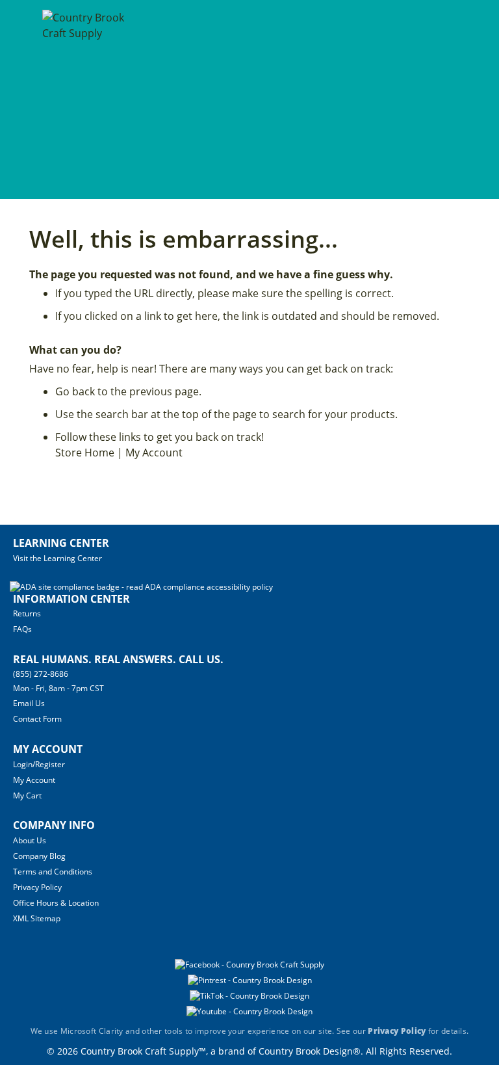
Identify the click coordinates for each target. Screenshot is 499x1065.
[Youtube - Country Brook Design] (249, 1011)
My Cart (27, 795)
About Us (29, 840)
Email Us (29, 703)
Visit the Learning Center (57, 558)
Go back (75, 391)
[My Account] (442, 99)
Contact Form (37, 718)
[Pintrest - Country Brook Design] (250, 980)
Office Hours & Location (56, 902)
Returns (27, 613)
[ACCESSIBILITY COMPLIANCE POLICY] (141, 586)
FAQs (22, 629)
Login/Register (39, 764)
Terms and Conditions (52, 871)
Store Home (84, 452)
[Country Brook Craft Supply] (84, 101)
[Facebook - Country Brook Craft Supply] (249, 964)
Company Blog (39, 855)
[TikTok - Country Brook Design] (249, 995)
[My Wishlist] (466, 99)
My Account (154, 452)
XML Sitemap (36, 918)
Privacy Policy (37, 887)
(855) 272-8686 (40, 673)
